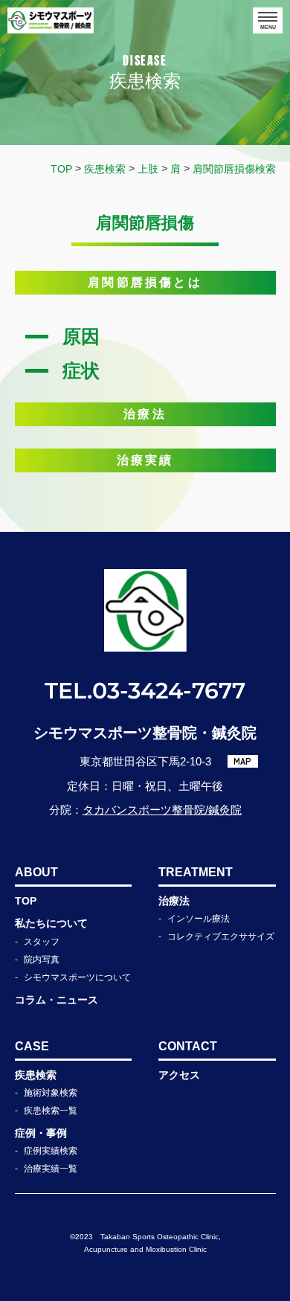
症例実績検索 (50, 1151)
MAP (242, 761)
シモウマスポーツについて (77, 977)
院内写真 (41, 959)
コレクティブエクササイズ (220, 936)
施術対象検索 (50, 1093)
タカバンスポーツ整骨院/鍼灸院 (162, 809)
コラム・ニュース (56, 1000)
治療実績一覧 (50, 1168)
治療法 (174, 901)
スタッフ (41, 942)
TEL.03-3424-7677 (145, 690)
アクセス (179, 1075)
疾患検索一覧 (50, 1110)
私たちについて (51, 923)
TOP (25, 901)
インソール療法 (198, 918)
